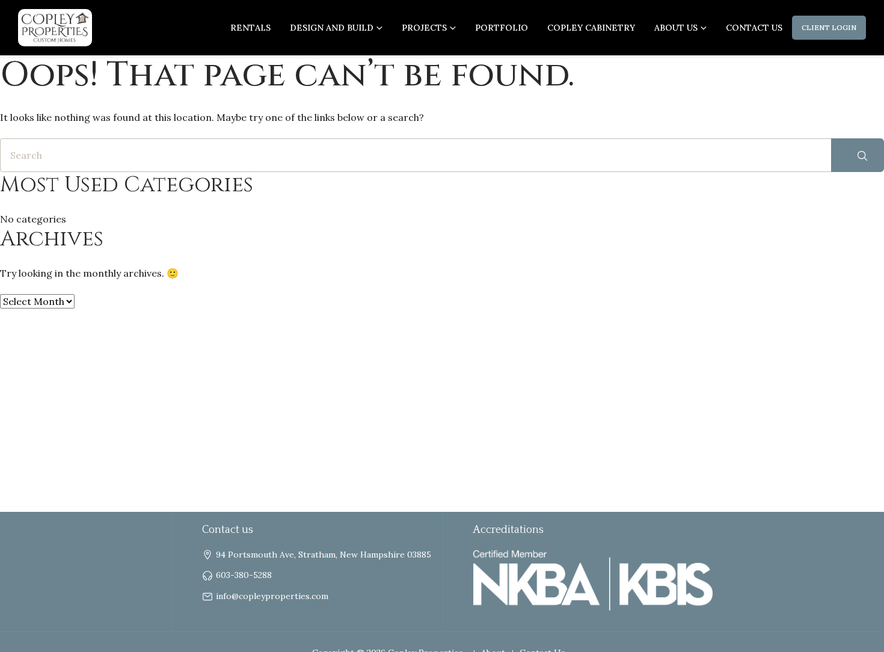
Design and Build (331, 27)
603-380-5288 (244, 575)
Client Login (829, 27)
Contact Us (754, 27)
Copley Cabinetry (591, 27)
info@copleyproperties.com (272, 596)
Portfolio (501, 27)
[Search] (857, 155)
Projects (424, 27)
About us (676, 27)
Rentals (250, 27)
